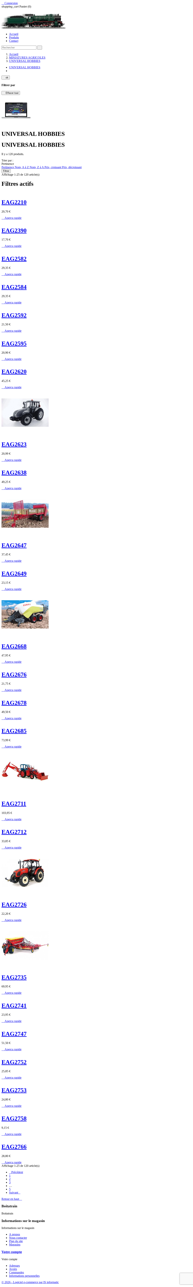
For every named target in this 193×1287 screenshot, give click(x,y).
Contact (13, 40)
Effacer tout (10, 93)
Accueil (13, 34)
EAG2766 (14, 1146)
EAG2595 (14, 343)
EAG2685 (14, 730)
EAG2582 (14, 258)
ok (5, 77)
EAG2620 (14, 371)
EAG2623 (14, 444)
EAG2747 (14, 1033)
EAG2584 (14, 287)
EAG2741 (14, 1005)
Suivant (14, 1192)
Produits (14, 37)
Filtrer (6, 171)
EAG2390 (14, 230)
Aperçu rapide (11, 217)
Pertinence (8, 167)
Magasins (14, 1244)
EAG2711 (14, 803)
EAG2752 (14, 1062)
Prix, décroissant (72, 167)
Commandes (16, 1272)
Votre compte (12, 1252)
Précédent (16, 1172)
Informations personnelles (24, 1275)
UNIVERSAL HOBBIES (24, 67)
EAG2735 (14, 977)
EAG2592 (14, 315)
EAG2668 (14, 646)
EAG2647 (14, 545)
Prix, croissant (53, 167)
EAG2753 (14, 1090)
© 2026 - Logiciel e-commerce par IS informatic (30, 1282)
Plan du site (16, 1241)
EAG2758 (14, 1118)
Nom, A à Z (22, 167)
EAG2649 (14, 573)
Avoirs (13, 1269)
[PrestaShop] (16, 124)
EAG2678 (14, 702)
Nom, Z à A (37, 167)
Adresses (14, 1265)
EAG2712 (14, 831)
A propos (14, 1234)
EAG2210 (14, 202)
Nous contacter (18, 1237)
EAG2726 (14, 904)
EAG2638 (14, 472)
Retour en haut (12, 1199)
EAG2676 (14, 674)
